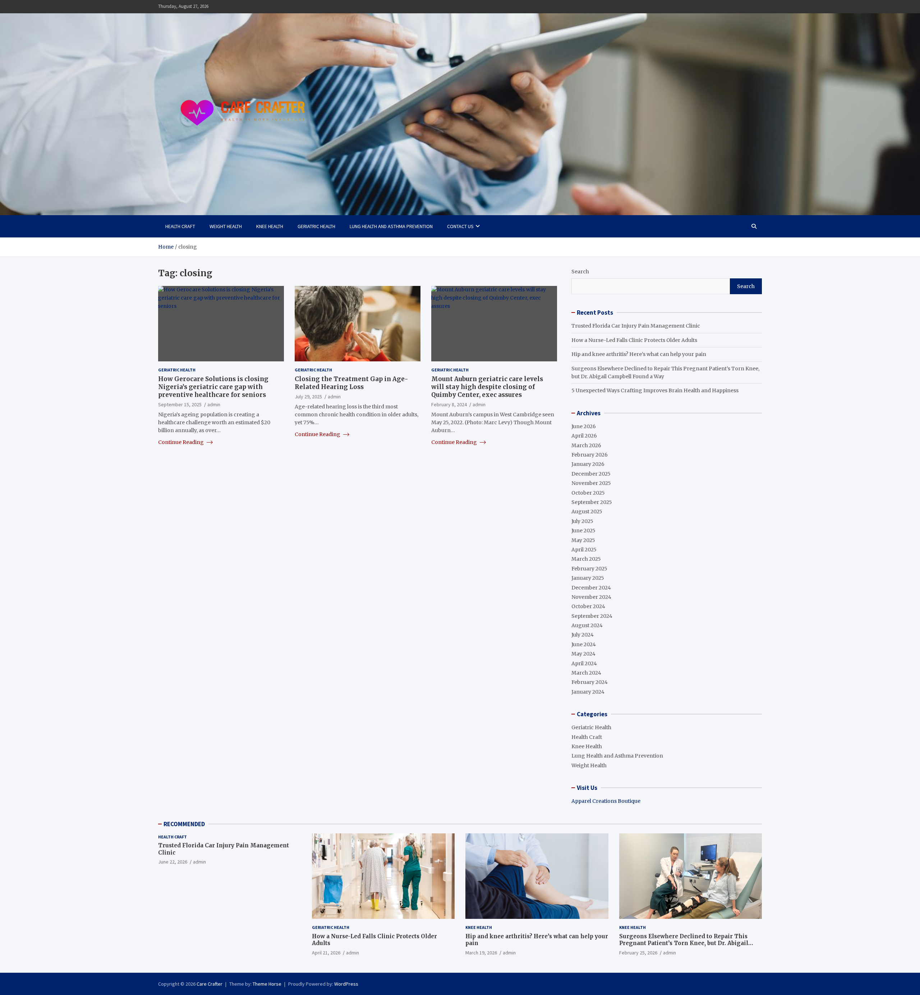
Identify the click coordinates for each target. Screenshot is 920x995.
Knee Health (269, 226)
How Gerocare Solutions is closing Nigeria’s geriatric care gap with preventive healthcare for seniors (213, 387)
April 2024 (584, 663)
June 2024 (583, 644)
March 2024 (586, 673)
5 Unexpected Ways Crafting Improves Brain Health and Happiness (655, 390)
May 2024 (583, 654)
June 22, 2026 (172, 862)
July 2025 (582, 521)
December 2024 (591, 587)
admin (213, 404)
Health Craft (180, 226)
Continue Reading (181, 442)
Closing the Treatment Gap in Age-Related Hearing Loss (351, 383)
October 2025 (588, 493)
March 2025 (586, 559)
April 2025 (584, 549)
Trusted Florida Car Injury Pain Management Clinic (635, 326)
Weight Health (226, 226)
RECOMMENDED (184, 824)
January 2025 (587, 578)
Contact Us (460, 226)
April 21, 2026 (326, 952)
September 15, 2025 (180, 404)
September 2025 (591, 502)
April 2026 (584, 435)
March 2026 (586, 445)
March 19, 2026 (481, 952)
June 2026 (583, 426)
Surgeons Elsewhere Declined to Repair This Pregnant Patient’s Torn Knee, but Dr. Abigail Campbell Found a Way (683, 943)
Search (580, 271)
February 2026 (589, 455)
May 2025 (583, 540)
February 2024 (589, 682)
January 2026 (587, 464)
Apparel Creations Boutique (605, 801)
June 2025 (583, 530)
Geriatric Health (316, 226)
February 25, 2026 (638, 952)
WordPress (346, 984)
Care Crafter (209, 984)
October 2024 (588, 606)
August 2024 (587, 625)
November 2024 (591, 597)
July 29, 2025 (308, 396)
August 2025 (586, 511)
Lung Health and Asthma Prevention (391, 226)
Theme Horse (267, 984)
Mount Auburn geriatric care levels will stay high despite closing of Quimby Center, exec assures (487, 387)
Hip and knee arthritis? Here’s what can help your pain (638, 354)
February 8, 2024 (449, 404)
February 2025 (589, 568)
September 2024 (591, 616)
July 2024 (582, 634)
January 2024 (587, 692)
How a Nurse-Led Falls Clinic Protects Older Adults (634, 340)
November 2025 (591, 483)
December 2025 (591, 474)
